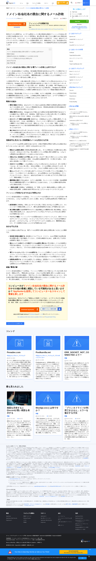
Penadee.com (14, 352)
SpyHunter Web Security (11, 518)
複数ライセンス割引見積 (61, 3)
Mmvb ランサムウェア (74, 71)
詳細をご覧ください (35, 558)
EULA (49, 29)
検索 (71, 3)
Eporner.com (72, 36)
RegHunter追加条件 (57, 535)
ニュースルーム (61, 516)
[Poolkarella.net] (48, 343)
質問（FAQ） (68, 504)
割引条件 (63, 496)
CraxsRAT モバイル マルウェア (76, 45)
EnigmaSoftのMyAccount (55, 486)
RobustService (72, 96)
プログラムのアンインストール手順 (18, 535)
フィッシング (20, 8)
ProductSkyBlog (73, 101)
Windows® (33, 314)
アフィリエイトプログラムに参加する (65, 519)
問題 (66, 358)
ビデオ (24, 520)
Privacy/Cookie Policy (58, 29)
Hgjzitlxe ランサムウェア (75, 80)
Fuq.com (71, 42)
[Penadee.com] (19, 343)
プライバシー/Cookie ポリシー (51, 496)
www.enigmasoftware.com (15, 478)
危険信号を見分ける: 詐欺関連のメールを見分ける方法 (22, 56)
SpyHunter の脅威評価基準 (33, 535)
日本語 (78, 2)
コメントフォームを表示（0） (15, 323)
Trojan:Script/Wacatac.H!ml (75, 64)
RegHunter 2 (9, 520)
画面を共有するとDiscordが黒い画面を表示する (79, 117)
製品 (28, 3)
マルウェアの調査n (36, 3)
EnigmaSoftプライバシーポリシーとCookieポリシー (82, 521)
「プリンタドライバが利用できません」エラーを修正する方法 (78, 112)
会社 (53, 3)
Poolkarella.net (43, 352)
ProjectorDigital (72, 93)
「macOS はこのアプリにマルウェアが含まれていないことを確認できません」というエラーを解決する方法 (79, 145)
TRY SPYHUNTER (73, 552)
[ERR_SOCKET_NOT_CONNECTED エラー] (77, 343)
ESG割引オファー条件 (80, 529)
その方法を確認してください (54, 467)
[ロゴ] (10, 3)
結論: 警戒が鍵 (11, 63)
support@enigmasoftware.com (40, 486)
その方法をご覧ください (29, 505)
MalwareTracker (27, 518)
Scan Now (77, 21)
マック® (41, 314)
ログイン (87, 2)
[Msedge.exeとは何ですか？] (48, 398)
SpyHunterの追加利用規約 (46, 535)
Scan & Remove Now (15, 24)
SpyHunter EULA (79, 516)
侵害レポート (61, 525)
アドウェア (22, 355)
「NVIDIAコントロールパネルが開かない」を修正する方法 (78, 124)
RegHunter (43, 522)
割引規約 (19, 467)
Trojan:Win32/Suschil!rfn (75, 55)
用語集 (24, 522)
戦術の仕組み (11, 54)
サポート (46, 3)
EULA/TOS (77, 466)
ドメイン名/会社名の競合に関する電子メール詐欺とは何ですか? (25, 51)
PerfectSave (72, 98)
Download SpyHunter (27, 309)
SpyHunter (8, 516)
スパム (15, 18)
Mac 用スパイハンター (46, 518)
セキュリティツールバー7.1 (75, 58)
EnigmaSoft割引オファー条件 (81, 527)
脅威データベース (10, 8)
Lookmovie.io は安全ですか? (76, 120)
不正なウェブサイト (12, 355)
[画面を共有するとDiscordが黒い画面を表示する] (19, 398)
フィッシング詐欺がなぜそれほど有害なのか (19, 58)
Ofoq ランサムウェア (74, 74)
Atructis (71, 61)
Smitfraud (71, 52)
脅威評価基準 (75, 504)
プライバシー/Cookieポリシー (36, 504)
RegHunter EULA (79, 518)
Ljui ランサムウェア (74, 82)
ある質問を (86, 458)
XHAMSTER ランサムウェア (76, 39)
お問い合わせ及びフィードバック (65, 522)
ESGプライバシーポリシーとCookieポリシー (81, 524)
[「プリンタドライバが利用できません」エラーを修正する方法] (77, 398)
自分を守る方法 (11, 60)
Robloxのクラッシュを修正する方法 (77, 140)
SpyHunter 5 (43, 516)
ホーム (21, 3)
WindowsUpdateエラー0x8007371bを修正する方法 (79, 149)
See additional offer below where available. (38, 29)
